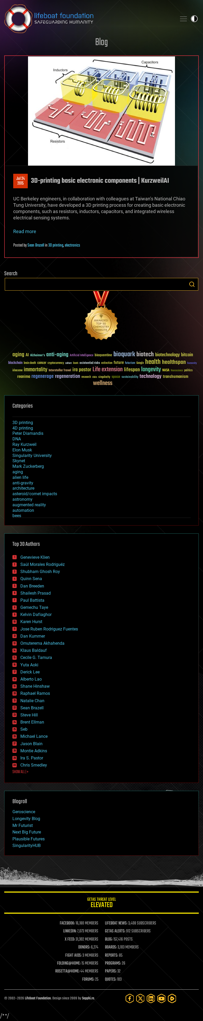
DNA (16, 438)
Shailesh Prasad (35, 593)
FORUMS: (88, 979)
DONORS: (84, 947)
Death (75, 363)
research (86, 377)
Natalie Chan (32, 700)
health (153, 362)
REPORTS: (111, 955)
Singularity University (32, 455)
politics (188, 370)
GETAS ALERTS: (115, 931)
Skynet (18, 460)
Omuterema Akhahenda (42, 643)
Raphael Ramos (35, 693)
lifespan (132, 370)
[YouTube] (161, 998)
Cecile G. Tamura (36, 657)
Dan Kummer (32, 636)
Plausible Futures (28, 838)
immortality (35, 370)
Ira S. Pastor (31, 757)
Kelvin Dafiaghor (36, 614)
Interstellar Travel (60, 371)
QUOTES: (110, 979)
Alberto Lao (31, 679)
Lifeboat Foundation (38, 998)
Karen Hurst (31, 621)
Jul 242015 (20, 181)
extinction (106, 363)
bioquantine (103, 355)
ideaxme (17, 371)
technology (151, 377)
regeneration (67, 376)
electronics (72, 245)
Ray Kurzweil (24, 444)
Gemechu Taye (34, 607)
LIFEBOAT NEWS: (116, 923)
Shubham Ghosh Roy (40, 571)
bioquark (124, 354)
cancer (41, 363)
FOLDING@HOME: (69, 963)
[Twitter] (140, 998)
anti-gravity (22, 482)
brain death (30, 363)
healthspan (174, 362)
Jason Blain (31, 743)
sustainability (130, 377)
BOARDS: (111, 947)
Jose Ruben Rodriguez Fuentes (49, 629)
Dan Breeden (32, 586)
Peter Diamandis (27, 433)
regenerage (42, 376)
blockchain (15, 363)
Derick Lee (30, 672)
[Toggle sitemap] (183, 18)
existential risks (90, 363)
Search (192, 284)
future (119, 362)
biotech (145, 354)
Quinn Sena (31, 578)
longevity (151, 369)
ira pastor (81, 370)
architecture (23, 488)
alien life (20, 477)
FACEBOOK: (67, 923)
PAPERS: (111, 971)
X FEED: (70, 939)
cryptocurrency (56, 363)
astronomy (22, 499)
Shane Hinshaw (35, 686)
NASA (165, 370)
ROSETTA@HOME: (67, 971)
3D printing (55, 245)
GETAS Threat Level (101, 903)
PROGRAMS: (113, 963)
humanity (192, 363)
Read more (24, 231)
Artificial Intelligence (81, 355)
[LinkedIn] (151, 998)
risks (94, 377)
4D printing (22, 428)
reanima (23, 376)
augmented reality (29, 504)
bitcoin (187, 355)
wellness (102, 383)
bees (16, 515)
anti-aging (57, 354)
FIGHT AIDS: (73, 955)
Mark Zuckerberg (28, 466)
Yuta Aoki (29, 664)
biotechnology (167, 355)
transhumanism (175, 376)
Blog (101, 42)
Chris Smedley (33, 765)
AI (27, 355)
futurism (130, 363)
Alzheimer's (37, 356)
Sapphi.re (88, 998)
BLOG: (109, 939)
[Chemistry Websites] (101, 317)
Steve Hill (29, 714)
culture (68, 363)
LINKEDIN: (69, 931)
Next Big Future (26, 832)
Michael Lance (34, 736)
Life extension (108, 369)
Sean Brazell (35, 245)
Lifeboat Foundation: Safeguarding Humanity (88, 18)
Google (140, 363)
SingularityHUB (26, 845)
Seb (23, 729)
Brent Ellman (32, 722)
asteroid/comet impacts (34, 493)
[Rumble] (172, 998)
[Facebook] (130, 998)
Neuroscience (177, 370)
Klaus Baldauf (33, 650)
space (116, 376)
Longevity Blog (26, 818)
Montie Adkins (33, 750)
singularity (104, 377)
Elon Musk (22, 449)
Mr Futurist (22, 825)
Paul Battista (32, 600)
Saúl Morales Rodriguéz (42, 564)
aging (18, 354)
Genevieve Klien (35, 557)
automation (23, 510)
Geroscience (23, 811)
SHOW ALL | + (20, 772)
